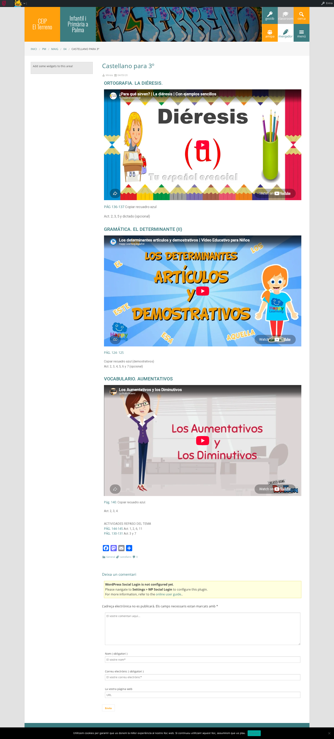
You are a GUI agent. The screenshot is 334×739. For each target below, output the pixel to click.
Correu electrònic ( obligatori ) (124, 671)
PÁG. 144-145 (113, 529)
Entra (329, 3)
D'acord (254, 733)
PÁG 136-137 (114, 206)
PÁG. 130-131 (113, 533)
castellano (125, 557)
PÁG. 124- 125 (114, 352)
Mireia (109, 75)
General (110, 557)
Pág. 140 (110, 502)
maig (54, 49)
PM (44, 49)
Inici (34, 49)
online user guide (168, 594)
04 (64, 49)
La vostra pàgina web (118, 689)
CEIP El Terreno (42, 24)
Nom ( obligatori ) (116, 653)
